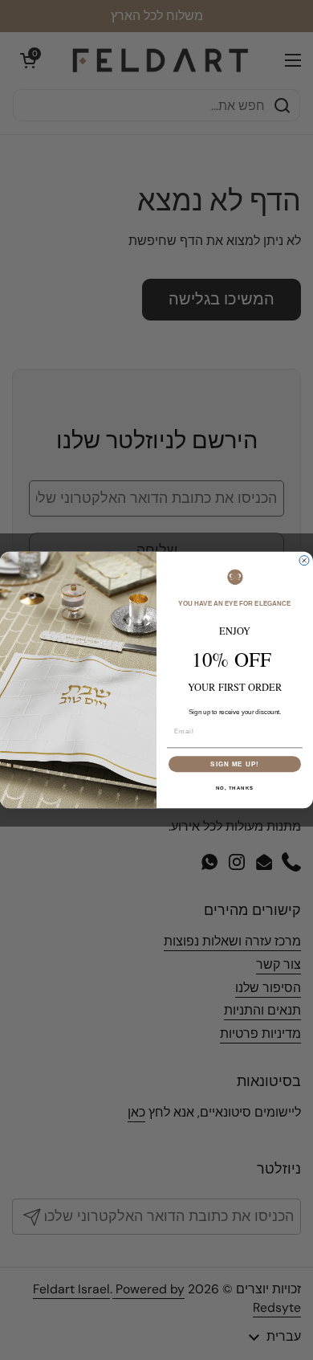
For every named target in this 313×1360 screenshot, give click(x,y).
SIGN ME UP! (234, 764)
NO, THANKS (235, 788)
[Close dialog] (304, 561)
